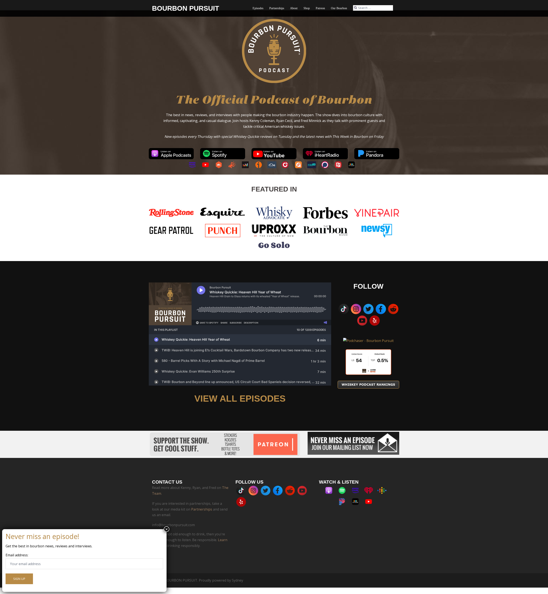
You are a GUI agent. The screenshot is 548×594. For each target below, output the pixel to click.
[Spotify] (344, 490)
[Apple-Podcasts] (331, 490)
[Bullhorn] (234, 164)
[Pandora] (344, 501)
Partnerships (276, 8)
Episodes (258, 8)
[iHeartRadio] (370, 490)
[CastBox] (221, 164)
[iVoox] (260, 164)
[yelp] (374, 320)
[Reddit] (393, 308)
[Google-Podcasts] (384, 490)
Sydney (237, 580)
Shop (307, 8)
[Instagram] (356, 308)
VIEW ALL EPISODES (240, 399)
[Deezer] (247, 164)
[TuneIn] (313, 164)
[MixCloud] (274, 164)
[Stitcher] (353, 164)
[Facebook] (381, 308)
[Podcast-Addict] (300, 164)
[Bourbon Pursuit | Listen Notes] (368, 361)
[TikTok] (343, 308)
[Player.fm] (287, 164)
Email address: (17, 555)
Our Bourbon (339, 8)
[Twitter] (368, 308)
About (294, 8)
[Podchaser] (327, 164)
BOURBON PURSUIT (185, 8)
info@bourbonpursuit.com (173, 525)
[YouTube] (207, 164)
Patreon (320, 8)
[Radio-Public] (340, 164)
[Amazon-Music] (194, 164)
